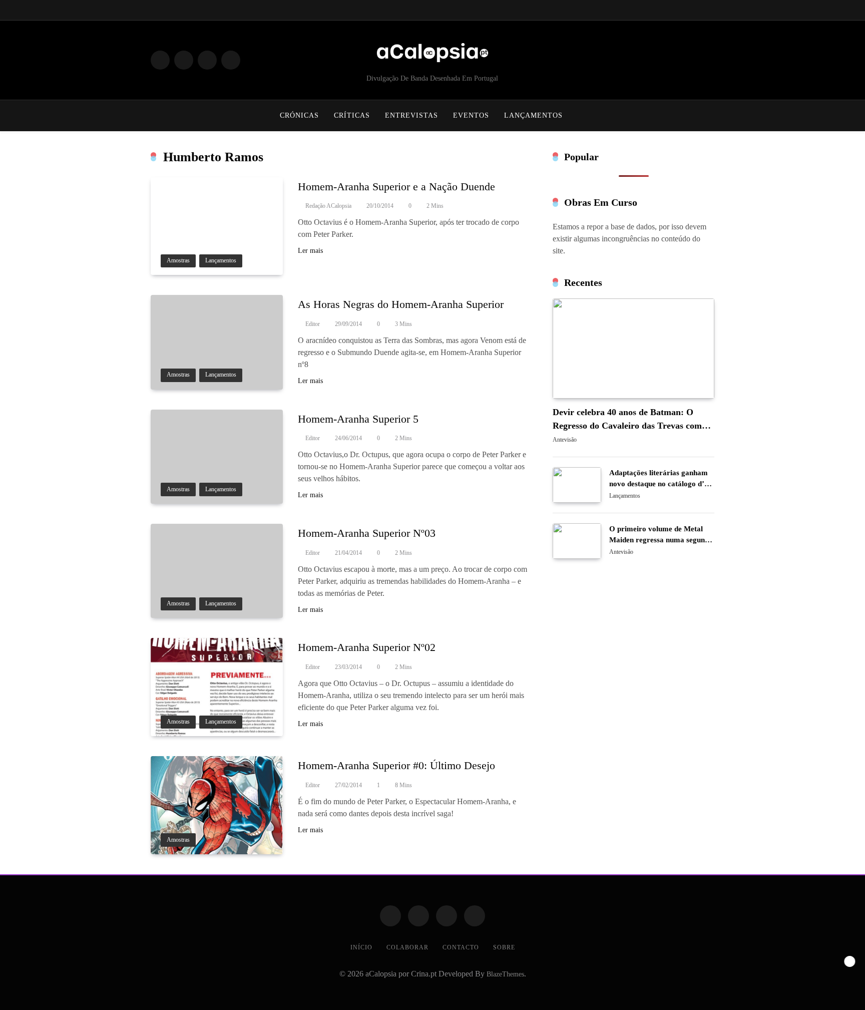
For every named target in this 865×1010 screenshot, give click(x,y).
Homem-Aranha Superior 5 (358, 419)
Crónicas (299, 115)
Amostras (178, 260)
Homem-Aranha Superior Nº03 (367, 533)
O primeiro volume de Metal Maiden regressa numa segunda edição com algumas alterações (661, 540)
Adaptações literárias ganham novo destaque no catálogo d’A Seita (659, 484)
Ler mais (310, 250)
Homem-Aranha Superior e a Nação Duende (396, 186)
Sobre (504, 947)
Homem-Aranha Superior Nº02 (367, 647)
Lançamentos (533, 115)
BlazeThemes (505, 974)
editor (312, 324)
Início (361, 947)
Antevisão (565, 440)
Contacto (461, 947)
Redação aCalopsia (328, 206)
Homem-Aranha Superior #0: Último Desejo (396, 765)
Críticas (352, 115)
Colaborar (407, 947)
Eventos (471, 115)
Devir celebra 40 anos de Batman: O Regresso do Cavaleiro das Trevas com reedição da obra (627, 426)
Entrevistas (411, 115)
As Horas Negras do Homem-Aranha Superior (401, 304)
